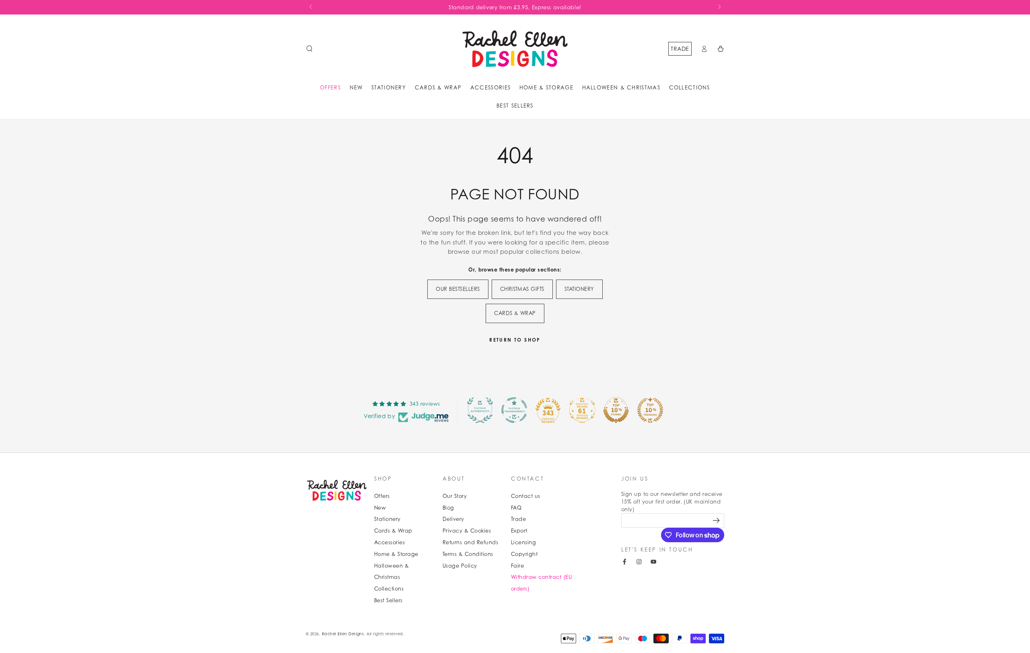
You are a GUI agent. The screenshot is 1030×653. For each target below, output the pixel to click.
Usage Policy (460, 566)
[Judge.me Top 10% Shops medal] (616, 410)
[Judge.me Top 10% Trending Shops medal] (650, 410)
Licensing (523, 542)
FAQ (516, 508)
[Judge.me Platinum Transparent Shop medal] (514, 410)
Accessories (389, 542)
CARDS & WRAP (515, 313)
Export (519, 531)
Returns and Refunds (470, 542)
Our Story (455, 496)
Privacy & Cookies (467, 531)
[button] (309, 48)
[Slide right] (718, 7)
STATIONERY (579, 289)
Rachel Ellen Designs (343, 634)
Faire (517, 566)
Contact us (525, 496)
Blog (448, 508)
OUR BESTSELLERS (458, 289)
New (380, 508)
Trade (680, 48)
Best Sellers (388, 600)
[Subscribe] (717, 520)
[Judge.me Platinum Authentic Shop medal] (480, 410)
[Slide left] (311, 7)
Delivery (453, 519)
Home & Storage (396, 554)
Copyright (524, 554)
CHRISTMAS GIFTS (522, 289)
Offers (382, 496)
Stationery (387, 519)
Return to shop (515, 340)
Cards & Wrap (393, 531)
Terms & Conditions (468, 554)
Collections (389, 589)
